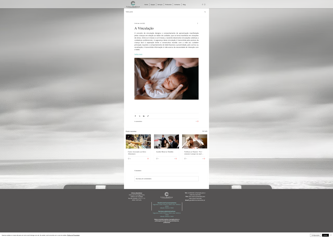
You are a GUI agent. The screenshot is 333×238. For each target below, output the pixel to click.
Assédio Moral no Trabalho (164, 152)
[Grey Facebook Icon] (202, 4)
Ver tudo (204, 131)
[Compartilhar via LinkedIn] (144, 116)
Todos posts (129, 12)
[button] (205, 11)
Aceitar (325, 235)
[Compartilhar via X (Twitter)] (139, 116)
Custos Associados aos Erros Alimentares (137, 153)
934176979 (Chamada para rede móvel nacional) (195, 197)
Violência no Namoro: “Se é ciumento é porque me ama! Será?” (193, 153)
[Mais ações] (198, 23)
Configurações (316, 235)
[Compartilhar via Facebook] (135, 116)
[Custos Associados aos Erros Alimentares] (138, 141)
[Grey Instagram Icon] (205, 4)
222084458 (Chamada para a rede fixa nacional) (195, 193)
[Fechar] (331, 235)
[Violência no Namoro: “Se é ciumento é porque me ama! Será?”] (194, 141)
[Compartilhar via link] (148, 116)
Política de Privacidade (73, 235)
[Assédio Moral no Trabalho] (166, 141)
